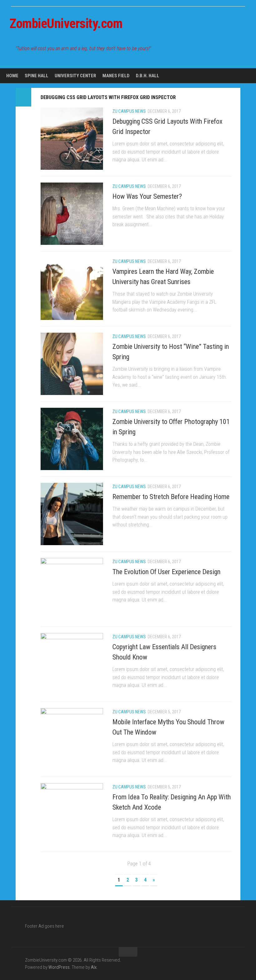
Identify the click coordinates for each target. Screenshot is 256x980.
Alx (93, 967)
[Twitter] (243, 48)
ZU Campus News (129, 111)
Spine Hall (36, 75)
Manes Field (116, 75)
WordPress (59, 967)
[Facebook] (233, 48)
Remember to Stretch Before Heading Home (170, 497)
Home (12, 75)
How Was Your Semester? (147, 196)
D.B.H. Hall (147, 75)
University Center (75, 75)
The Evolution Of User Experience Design (166, 572)
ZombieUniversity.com (65, 23)
